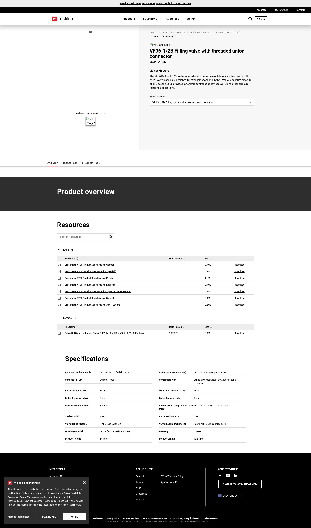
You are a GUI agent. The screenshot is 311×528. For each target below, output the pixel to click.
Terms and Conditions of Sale (154, 518)
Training (140, 482)
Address (140, 499)
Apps (138, 487)
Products (129, 18)
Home (61, 19)
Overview (52, 162)
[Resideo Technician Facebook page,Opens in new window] (220, 475)
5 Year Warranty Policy (172, 476)
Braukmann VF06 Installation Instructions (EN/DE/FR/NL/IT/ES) (98, 291)
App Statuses (167, 482)
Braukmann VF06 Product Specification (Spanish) (90, 298)
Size (207, 258)
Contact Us (141, 493)
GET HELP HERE (148, 469)
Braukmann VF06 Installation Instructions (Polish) (90, 271)
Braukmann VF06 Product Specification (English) (90, 284)
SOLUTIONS (150, 18)
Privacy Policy (113, 518)
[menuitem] (129, 19)
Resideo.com (98, 518)
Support (192, 18)
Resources (172, 18)
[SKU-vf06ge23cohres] (90, 32)
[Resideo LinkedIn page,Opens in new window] (236, 475)
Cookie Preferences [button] (210, 518)
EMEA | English (232, 495)
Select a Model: (158, 96)
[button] (84, 482)
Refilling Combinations (225, 32)
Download (239, 264)
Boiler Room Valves (198, 32)
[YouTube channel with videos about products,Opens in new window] (228, 475)
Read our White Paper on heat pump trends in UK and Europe (155, 3)
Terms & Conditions (130, 518)
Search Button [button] (250, 19)
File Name (70, 258)
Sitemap (195, 518)
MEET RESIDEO (61, 469)
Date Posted (175, 258)
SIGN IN (262, 19)
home (153, 32)
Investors (300, 9)
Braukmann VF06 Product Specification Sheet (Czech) (92, 304)
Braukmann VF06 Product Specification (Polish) (89, 278)
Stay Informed (281, 9)
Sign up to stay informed (240, 484)
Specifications (90, 162)
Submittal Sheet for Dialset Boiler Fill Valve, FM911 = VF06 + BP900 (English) (104, 333)
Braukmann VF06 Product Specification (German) (90, 264)
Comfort (178, 32)
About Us (262, 9)
